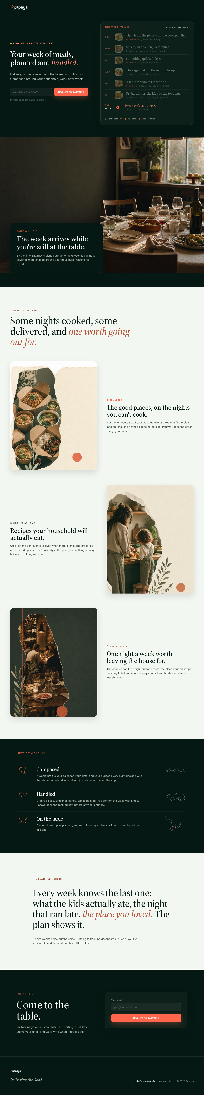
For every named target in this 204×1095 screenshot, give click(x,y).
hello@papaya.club (145, 1081)
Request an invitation (71, 91)
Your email (116, 1000)
